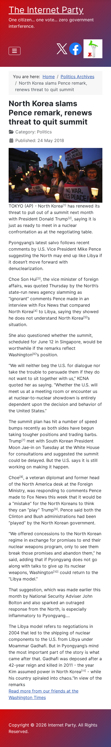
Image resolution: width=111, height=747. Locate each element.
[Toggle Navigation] (14, 51)
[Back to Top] (101, 737)
